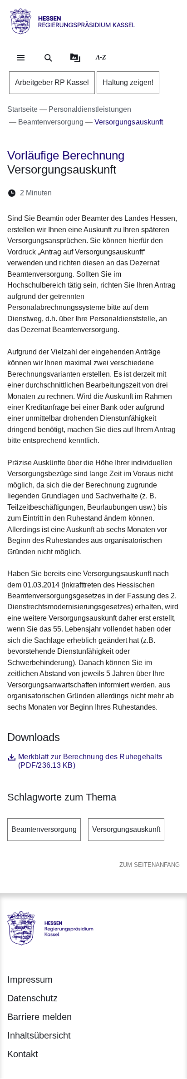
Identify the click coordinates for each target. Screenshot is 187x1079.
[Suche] (48, 57)
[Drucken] (137, 193)
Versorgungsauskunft (126, 829)
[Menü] (21, 57)
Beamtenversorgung (44, 829)
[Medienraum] (75, 57)
